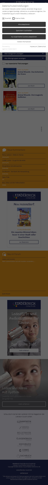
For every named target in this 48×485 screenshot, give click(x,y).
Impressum (33, 46)
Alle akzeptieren (24, 24)
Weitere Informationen (24, 42)
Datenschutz (42, 46)
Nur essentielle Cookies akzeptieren (24, 37)
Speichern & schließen (24, 30)
